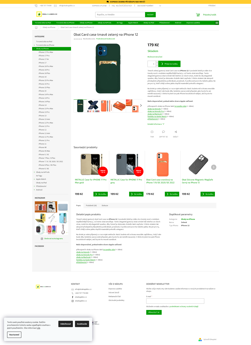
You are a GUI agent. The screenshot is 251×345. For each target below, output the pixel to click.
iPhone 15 (42, 91)
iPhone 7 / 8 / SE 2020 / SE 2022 (51, 161)
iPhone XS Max (44, 151)
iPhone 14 (42, 105)
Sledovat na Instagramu (53, 238)
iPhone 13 (42, 115)
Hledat (150, 14)
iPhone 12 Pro (44, 126)
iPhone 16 (42, 77)
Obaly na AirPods (43, 172)
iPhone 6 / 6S (44, 168)
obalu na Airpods (154, 109)
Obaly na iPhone (42, 48)
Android (39, 190)
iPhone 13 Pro (44, 112)
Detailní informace (155, 124)
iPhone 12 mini (44, 133)
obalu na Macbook (155, 114)
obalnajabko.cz (81, 297)
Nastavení (14, 334)
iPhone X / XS (44, 154)
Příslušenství (41, 186)
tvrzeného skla (180, 106)
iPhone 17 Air (44, 59)
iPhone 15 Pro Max (46, 80)
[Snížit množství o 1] (157, 65)
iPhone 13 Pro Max (46, 108)
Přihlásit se (154, 312)
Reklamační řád (115, 296)
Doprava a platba (99, 6)
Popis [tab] (78, 205)
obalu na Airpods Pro (156, 111)
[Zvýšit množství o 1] (157, 62)
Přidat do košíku (171, 64)
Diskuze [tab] (105, 205)
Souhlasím (82, 323)
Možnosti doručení (155, 57)
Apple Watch (41, 179)
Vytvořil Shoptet (210, 339)
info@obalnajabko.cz (83, 289)
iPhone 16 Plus (44, 73)
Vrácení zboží (114, 292)
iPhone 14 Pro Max (46, 94)
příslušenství (153, 119)
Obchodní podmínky (145, 6)
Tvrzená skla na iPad (44, 41)
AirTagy (39, 175)
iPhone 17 (42, 62)
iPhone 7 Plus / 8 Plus (47, 158)
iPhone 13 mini (44, 119)
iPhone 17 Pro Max (46, 52)
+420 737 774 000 (81, 293)
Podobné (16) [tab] (91, 205)
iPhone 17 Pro (44, 55)
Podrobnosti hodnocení (105, 39)
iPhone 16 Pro (44, 70)
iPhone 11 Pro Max (46, 137)
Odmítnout (65, 323)
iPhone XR (43, 147)
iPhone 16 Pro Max (46, 66)
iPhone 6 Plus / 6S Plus (47, 165)
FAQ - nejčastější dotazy (122, 6)
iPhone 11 (42, 144)
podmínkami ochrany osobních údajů (184, 306)
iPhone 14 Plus (44, 101)
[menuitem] (42, 23)
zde (38, 328)
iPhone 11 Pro (44, 140)
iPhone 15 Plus (44, 87)
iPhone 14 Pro (44, 98)
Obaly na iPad (41, 182)
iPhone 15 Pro (44, 84)
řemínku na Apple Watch (157, 116)
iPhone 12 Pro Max (46, 123)
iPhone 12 (42, 130)
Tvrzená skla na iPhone (45, 45)
